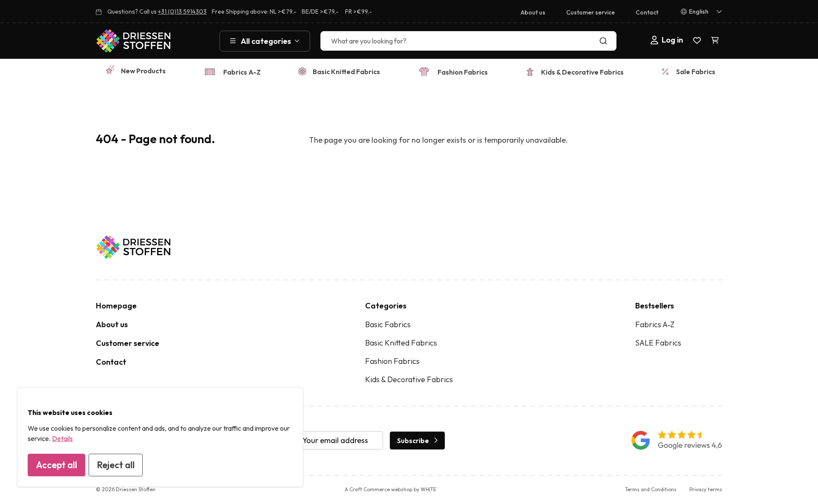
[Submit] (605, 41)
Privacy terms (705, 489)
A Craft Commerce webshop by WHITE (390, 489)
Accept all (56, 464)
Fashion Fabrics (463, 72)
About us (533, 12)
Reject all (116, 464)
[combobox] (468, 41)
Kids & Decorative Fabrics (582, 72)
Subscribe (413, 440)
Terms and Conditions (651, 489)
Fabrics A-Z (242, 72)
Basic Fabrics (388, 324)
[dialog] (160, 437)
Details (62, 438)
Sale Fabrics (695, 71)
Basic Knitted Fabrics (346, 71)
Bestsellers (654, 306)
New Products (143, 70)
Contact (647, 12)
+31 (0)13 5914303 (182, 11)
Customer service (590, 12)
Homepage (116, 306)
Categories (385, 306)
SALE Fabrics (658, 343)
